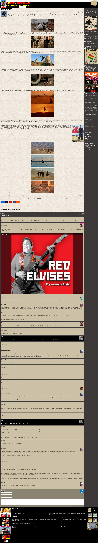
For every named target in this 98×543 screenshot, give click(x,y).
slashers (56, 519)
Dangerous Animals (87, 134)
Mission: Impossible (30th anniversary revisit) (90, 145)
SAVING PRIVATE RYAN (41, 12)
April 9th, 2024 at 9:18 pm (4, 344)
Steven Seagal (78, 513)
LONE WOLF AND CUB (5, 33)
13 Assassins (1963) (4, 205)
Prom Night (3, 204)
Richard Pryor (56, 526)
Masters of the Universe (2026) (88, 132)
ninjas (22, 519)
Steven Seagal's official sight (62, 526)
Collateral (86, 130)
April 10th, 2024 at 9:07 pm (4, 394)
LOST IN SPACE (17, 12)
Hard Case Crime (22, 523)
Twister (85, 147)
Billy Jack (13, 526)
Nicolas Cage (74, 513)
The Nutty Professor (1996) (88, 149)
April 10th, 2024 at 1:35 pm (4, 382)
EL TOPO (58, 70)
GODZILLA (12, 12)
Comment (2, 498)
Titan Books (32, 523)
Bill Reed (2, 223)
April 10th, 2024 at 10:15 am (4, 367)
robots (35, 519)
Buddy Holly (5, 209)
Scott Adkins (48, 519)
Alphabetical (15, 513)
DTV (62, 518)
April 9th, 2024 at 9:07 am (4, 225)
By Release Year (19, 513)
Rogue (3, 207)
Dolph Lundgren (64, 513)
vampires (13, 520)
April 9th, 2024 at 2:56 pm (4, 330)
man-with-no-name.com (41, 526)
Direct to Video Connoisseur (23, 526)
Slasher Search (61, 519)
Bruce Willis (56, 513)
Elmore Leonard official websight (15, 523)
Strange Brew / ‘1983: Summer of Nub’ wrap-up (90, 133)
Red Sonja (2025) (87, 138)
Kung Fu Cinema (36, 526)
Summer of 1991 (79, 519)
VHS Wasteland (79, 526)
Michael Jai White (14, 519)
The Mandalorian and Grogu (88, 143)
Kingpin (89, 95)
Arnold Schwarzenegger (52, 513)
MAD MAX (81, 32)
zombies (19, 520)
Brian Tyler (2, 209)
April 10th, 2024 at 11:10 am (4, 374)
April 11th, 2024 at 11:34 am (4, 415)
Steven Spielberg (83, 513)
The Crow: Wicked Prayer (80, 214)
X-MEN (77, 194)
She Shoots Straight (4, 206)
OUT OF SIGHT (51, 12)
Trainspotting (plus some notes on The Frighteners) (90, 139)
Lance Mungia (13, 209)
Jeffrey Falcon (9, 209)
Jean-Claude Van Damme (70, 513)
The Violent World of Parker (27, 523)
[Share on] (21, 202)
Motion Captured (47, 526)
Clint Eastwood (60, 513)
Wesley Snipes (55, 514)
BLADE (31, 12)
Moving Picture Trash (51, 526)
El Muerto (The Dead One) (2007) (5, 214)
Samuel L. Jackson (41, 519)
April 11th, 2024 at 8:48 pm (4, 449)
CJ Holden (3, 297)
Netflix (17, 519)
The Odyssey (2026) (87, 144)
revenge (32, 519)
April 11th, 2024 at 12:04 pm (4, 421)
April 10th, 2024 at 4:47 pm (4, 388)
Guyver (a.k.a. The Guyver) (88, 136)
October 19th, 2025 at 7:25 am (4, 467)
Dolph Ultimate (29, 526)
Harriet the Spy (86, 146)
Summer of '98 (70, 519)
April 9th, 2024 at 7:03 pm (4, 338)
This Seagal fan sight (74, 526)
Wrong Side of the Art (14, 527)
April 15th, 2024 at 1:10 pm (4, 461)
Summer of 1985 (74, 519)
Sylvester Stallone (51, 514)
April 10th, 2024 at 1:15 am (4, 351)
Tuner (88, 93)
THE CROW (39, 198)
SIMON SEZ (26, 121)
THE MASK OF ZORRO (35, 12)
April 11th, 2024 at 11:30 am (4, 404)
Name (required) (2, 491)
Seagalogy (52, 519)
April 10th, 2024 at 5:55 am (4, 361)
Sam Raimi (37, 519)
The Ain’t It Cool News (68, 526)
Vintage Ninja (83, 526)
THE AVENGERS (21, 12)
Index (12, 513)
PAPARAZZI (42, 121)
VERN (2, 336)
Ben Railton (86, 93)
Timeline (23, 513)
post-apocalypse (18, 209)
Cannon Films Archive (17, 526)
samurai (45, 519)
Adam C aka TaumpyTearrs (5, 350)
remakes (29, 519)
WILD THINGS (47, 12)
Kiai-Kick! (32, 526)
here (62, 12)
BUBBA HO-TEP (31, 121)
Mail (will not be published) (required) (4, 493)
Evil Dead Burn (86, 142)
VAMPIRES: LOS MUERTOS (37, 121)
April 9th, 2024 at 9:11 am (4, 305)
